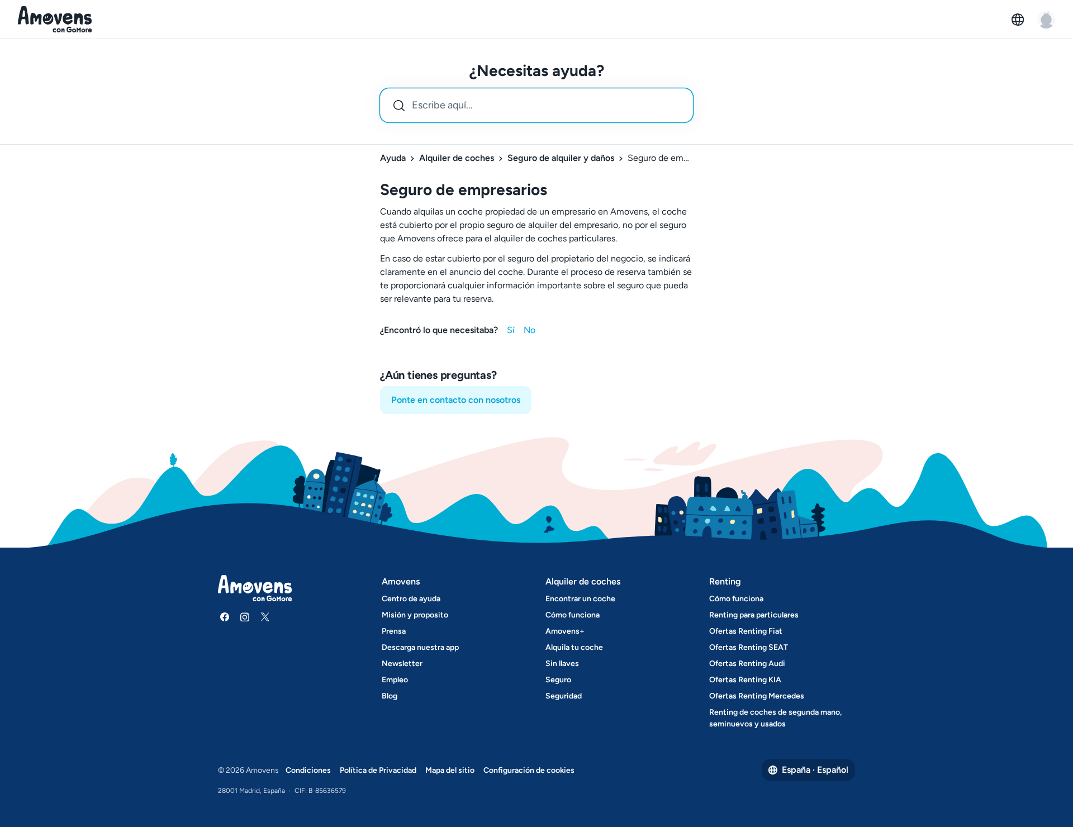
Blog (389, 696)
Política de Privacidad (378, 770)
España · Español (815, 769)
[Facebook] (224, 617)
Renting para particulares (754, 615)
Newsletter (402, 663)
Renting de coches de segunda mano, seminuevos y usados (775, 718)
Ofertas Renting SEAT (748, 647)
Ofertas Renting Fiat (745, 631)
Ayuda (393, 158)
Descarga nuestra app (420, 647)
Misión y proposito (415, 615)
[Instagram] (244, 617)
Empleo (395, 680)
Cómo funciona (572, 615)
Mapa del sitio (449, 770)
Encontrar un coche (580, 598)
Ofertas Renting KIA (745, 680)
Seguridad (563, 696)
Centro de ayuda (411, 598)
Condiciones (308, 770)
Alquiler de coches (456, 158)
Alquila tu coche (574, 647)
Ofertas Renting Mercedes (756, 696)
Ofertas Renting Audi (747, 663)
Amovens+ (565, 631)
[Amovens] (55, 19)
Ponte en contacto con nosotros (455, 400)
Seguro (558, 680)
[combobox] (536, 105)
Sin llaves (562, 663)
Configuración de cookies (529, 770)
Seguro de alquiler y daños (560, 158)
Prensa (394, 631)
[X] (265, 617)
